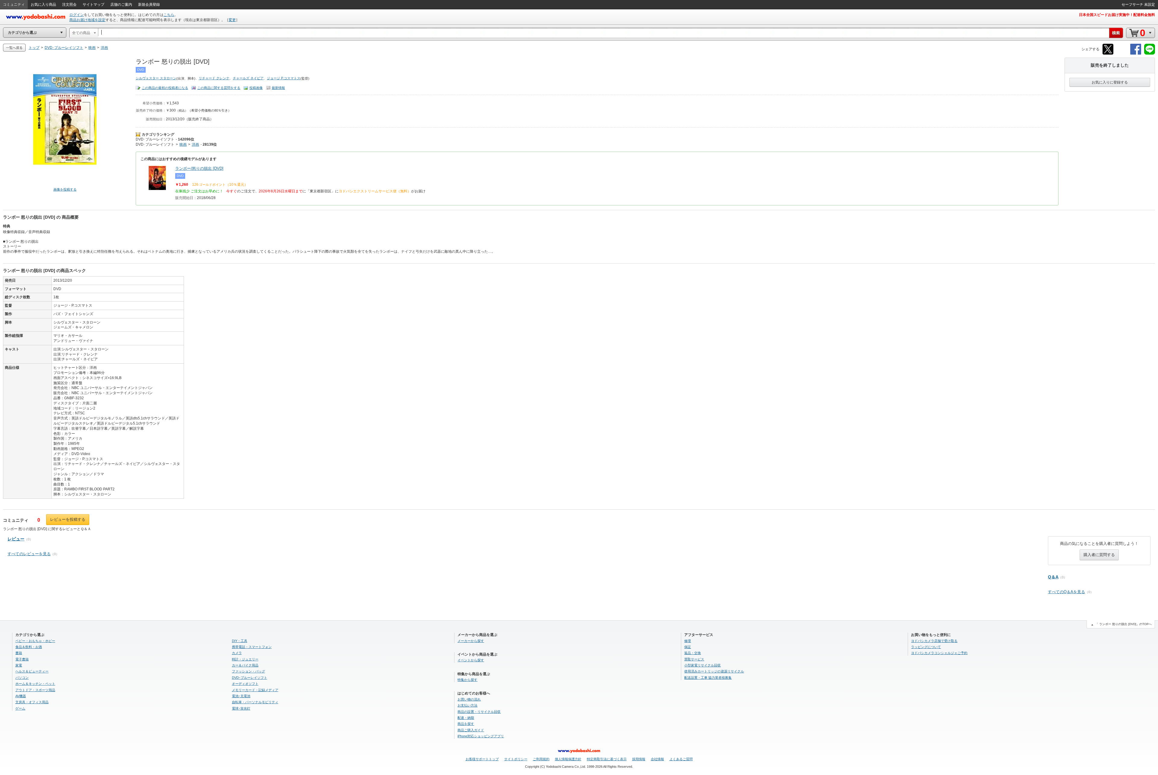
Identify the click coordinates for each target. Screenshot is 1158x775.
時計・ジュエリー (245, 659)
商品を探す (465, 724)
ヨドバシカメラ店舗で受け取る (934, 641)
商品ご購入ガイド (470, 730)
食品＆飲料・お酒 (28, 647)
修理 (687, 641)
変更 (232, 20)
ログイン (76, 15)
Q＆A (1053, 576)
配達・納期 (465, 718)
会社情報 (657, 759)
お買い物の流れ (469, 699)
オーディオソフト (245, 683)
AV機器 (20, 696)
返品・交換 (692, 653)
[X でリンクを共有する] (1108, 53)
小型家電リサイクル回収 (702, 665)
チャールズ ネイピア (248, 78)
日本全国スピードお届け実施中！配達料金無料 (1117, 15)
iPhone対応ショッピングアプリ (480, 736)
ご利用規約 (541, 759)
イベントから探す (470, 660)
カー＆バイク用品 (245, 665)
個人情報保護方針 (568, 759)
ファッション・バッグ (248, 671)
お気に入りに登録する (1110, 82)
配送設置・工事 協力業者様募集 (708, 677)
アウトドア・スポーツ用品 (35, 690)
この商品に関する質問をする (218, 88)
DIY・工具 (239, 641)
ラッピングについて (926, 647)
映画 (183, 144)
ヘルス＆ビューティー (32, 671)
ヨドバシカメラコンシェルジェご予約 (939, 653)
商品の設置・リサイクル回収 (479, 711)
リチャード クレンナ (214, 78)
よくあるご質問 (681, 759)
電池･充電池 (241, 696)
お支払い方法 (467, 705)
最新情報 (278, 88)
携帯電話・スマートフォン (252, 647)
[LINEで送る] (1149, 53)
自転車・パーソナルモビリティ (255, 702)
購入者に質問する (1099, 554)
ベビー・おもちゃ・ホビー (35, 641)
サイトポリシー (515, 759)
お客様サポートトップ (482, 759)
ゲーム (20, 708)
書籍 (18, 653)
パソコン (22, 677)
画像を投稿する (65, 189)
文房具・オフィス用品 (32, 702)
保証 (687, 647)
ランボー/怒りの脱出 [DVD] (199, 168)
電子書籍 (22, 659)
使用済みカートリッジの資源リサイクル (714, 671)
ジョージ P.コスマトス (283, 78)
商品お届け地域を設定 (87, 20)
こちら (168, 15)
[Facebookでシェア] (1135, 53)
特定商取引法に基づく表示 (607, 759)
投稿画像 (256, 88)
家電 (18, 665)
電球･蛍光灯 (241, 708)
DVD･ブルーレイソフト (155, 139)
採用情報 (638, 759)
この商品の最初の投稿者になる (165, 88)
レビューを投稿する (67, 519)
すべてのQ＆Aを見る (1066, 592)
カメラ (237, 653)
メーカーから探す (470, 641)
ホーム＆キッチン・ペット (35, 683)
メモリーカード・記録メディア (255, 690)
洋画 (195, 144)
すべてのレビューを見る (29, 554)
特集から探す (467, 680)
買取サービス (694, 659)
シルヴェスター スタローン (156, 78)
